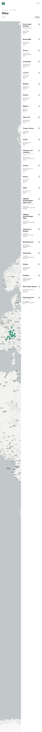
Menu (38, 3)
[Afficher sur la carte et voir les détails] (39, 24)
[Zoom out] (19, 24)
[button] (15, 337)
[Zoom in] (19, 22)
